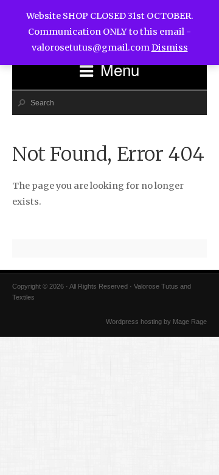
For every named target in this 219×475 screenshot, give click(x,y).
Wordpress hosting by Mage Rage (156, 321)
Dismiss (169, 47)
